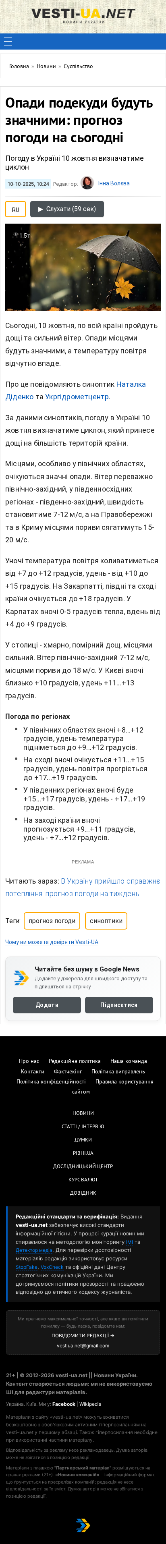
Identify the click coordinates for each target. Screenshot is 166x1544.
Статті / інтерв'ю (83, 1127)
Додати (46, 1005)
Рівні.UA (83, 1153)
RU (15, 208)
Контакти (32, 1072)
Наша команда (128, 1061)
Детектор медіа (34, 1250)
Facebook (63, 1404)
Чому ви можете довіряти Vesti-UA (51, 942)
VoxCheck (52, 1267)
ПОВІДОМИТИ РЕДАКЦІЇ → (83, 1335)
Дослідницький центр (83, 1167)
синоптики (106, 921)
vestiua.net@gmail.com (83, 1346)
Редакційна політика (75, 1061)
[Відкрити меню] (8, 41)
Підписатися (118, 1005)
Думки (83, 1140)
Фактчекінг (68, 1072)
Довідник (83, 1193)
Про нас (29, 1061)
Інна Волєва (114, 183)
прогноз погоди (52, 921)
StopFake (26, 1267)
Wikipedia (90, 1404)
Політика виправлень (118, 1072)
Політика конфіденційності (51, 1082)
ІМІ (129, 1242)
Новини (83, 1113)
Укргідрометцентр (77, 396)
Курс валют (83, 1180)
